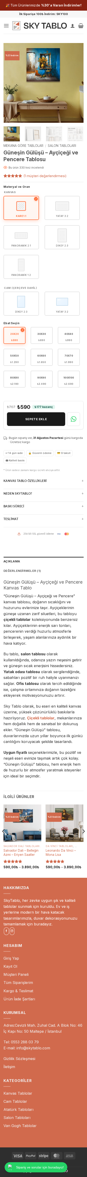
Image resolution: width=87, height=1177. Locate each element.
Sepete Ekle (36, 419)
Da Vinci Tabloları (59, 846)
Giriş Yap (11, 958)
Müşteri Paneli (16, 974)
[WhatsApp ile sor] (73, 419)
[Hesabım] (72, 26)
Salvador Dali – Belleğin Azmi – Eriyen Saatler (21, 853)
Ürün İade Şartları (19, 999)
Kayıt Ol (10, 966)
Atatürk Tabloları (18, 1109)
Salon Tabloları (62, 146)
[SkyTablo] (40, 25)
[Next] (76, 83)
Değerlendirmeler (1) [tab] (22, 571)
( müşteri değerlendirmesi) (45, 176)
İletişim (9, 1066)
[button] (6, 25)
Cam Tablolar (15, 1101)
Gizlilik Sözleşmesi (19, 1058)
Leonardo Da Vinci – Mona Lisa (61, 853)
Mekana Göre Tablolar (23, 146)
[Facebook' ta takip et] (6, 931)
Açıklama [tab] (11, 561)
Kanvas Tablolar (17, 1093)
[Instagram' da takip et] (12, 931)
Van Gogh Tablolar (20, 1125)
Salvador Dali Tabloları (21, 846)
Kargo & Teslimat (18, 991)
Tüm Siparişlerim (18, 982)
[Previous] (11, 83)
